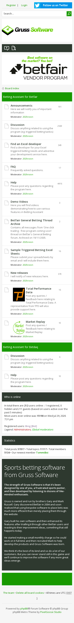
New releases (19, 273)
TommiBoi (42, 452)
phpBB (24, 608)
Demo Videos (19, 201)
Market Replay (35, 321)
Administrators (22, 429)
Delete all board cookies (30, 592)
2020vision (28, 116)
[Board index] (27, 30)
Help (14, 182)
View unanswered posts (6, 48)
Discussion (17, 125)
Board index (12, 88)
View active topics (14, 48)
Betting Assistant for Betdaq (20, 347)
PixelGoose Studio (50, 612)
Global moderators (42, 429)
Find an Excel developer (26, 144)
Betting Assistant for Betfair (20, 97)
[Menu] (66, 36)
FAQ (13, 166)
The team (8, 592)
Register (11, 5)
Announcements (21, 105)
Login (24, 5)
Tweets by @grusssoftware (20, 579)
